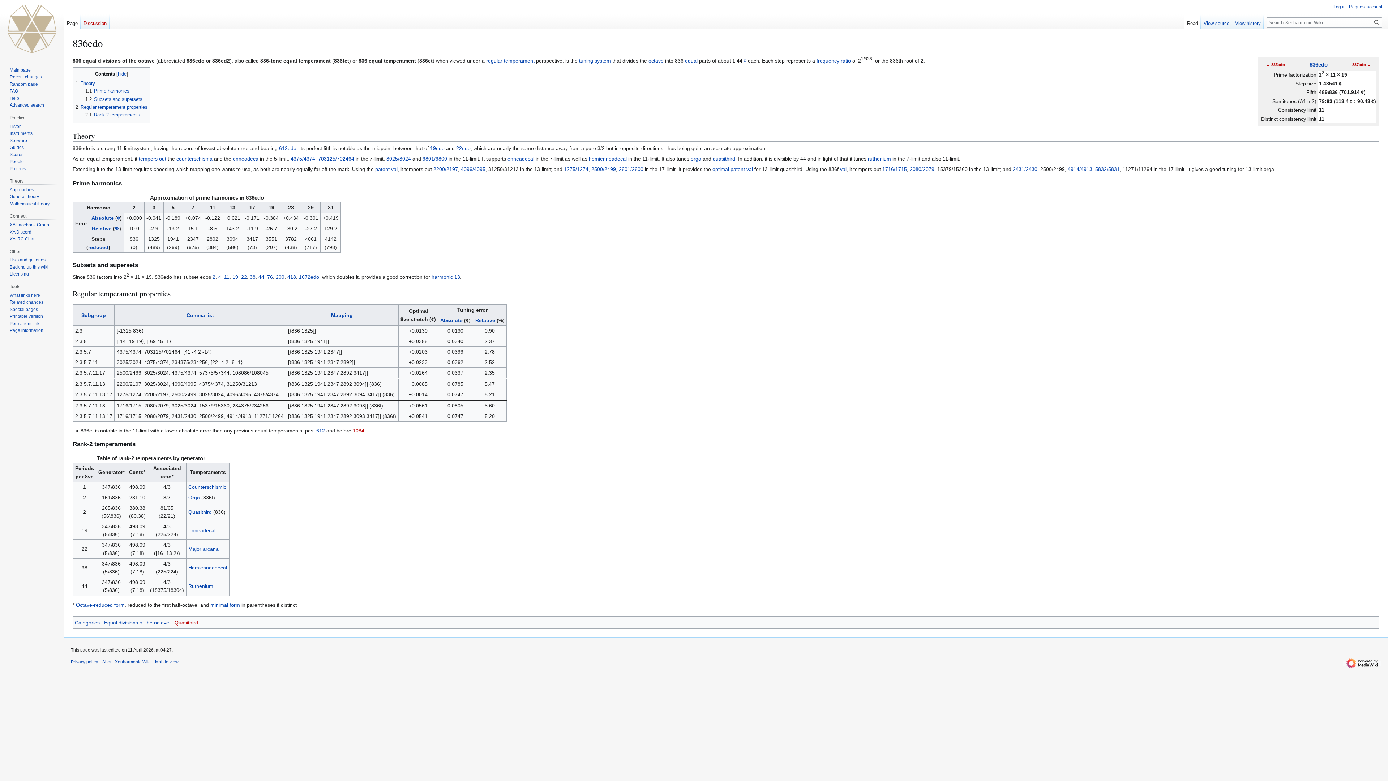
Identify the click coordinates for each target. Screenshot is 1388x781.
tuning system (595, 61)
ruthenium (879, 159)
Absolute (102, 218)
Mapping (342, 315)
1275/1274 (576, 169)
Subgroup (93, 315)
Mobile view (167, 662)
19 (235, 277)
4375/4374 (303, 159)
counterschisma (194, 159)
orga (696, 159)
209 (280, 277)
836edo (1319, 65)
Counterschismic (207, 487)
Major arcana (203, 549)
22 (244, 277)
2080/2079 (922, 169)
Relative (102, 228)
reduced (98, 247)
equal (691, 61)
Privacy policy (84, 662)
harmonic (442, 277)
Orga (194, 497)
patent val (386, 169)
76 (270, 277)
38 (253, 277)
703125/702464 (336, 159)
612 (320, 431)
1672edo (309, 277)
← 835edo (1275, 65)
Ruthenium (200, 586)
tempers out (152, 159)
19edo (437, 148)
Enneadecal (201, 530)
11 (227, 277)
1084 (358, 431)
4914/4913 (1080, 169)
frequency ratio (834, 61)
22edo (463, 148)
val (843, 169)
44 (261, 277)
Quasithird (200, 512)
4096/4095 (473, 169)
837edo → (1361, 65)
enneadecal (520, 159)
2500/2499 (603, 169)
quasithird (724, 159)
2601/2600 (631, 169)
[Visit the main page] (32, 29)
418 (291, 277)
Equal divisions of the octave (136, 623)
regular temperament (510, 61)
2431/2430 (1025, 169)
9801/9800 (435, 159)
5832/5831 (1107, 169)
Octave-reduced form (100, 605)
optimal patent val (732, 169)
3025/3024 (398, 159)
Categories (87, 623)
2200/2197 (445, 169)
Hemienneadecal (207, 568)
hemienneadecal (608, 159)
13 (457, 277)
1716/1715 (894, 169)
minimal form (225, 605)
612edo (287, 148)
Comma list (200, 315)
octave (656, 61)
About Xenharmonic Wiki (126, 662)
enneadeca (245, 159)
